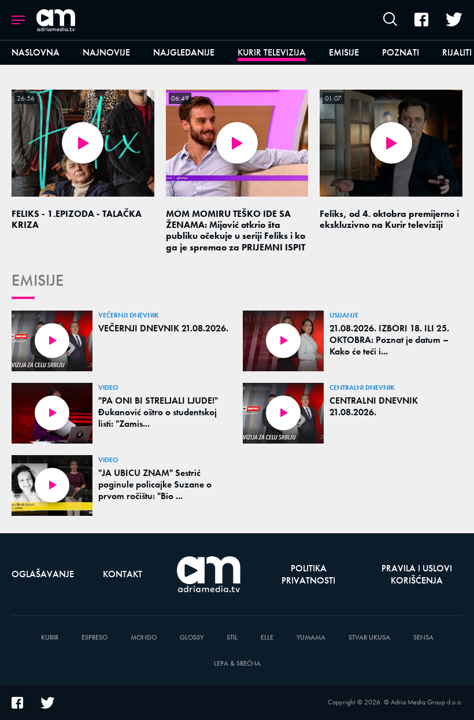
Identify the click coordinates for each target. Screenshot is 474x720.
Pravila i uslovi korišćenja (417, 574)
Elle (267, 637)
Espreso (95, 637)
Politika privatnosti (308, 574)
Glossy (191, 637)
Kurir (49, 637)
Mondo (144, 637)
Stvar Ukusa (369, 637)
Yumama (311, 637)
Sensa (423, 637)
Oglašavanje (43, 574)
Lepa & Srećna (237, 663)
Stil (232, 637)
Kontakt (122, 574)
